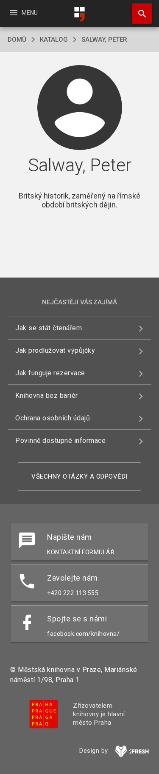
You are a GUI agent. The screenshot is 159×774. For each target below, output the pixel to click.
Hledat (139, 14)
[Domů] (80, 14)
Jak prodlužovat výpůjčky (55, 350)
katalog (54, 39)
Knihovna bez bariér (46, 395)
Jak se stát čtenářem (48, 328)
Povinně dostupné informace (60, 441)
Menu (23, 13)
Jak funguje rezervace (50, 373)
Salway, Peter (104, 39)
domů (17, 39)
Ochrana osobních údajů (52, 418)
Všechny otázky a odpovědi (79, 476)
